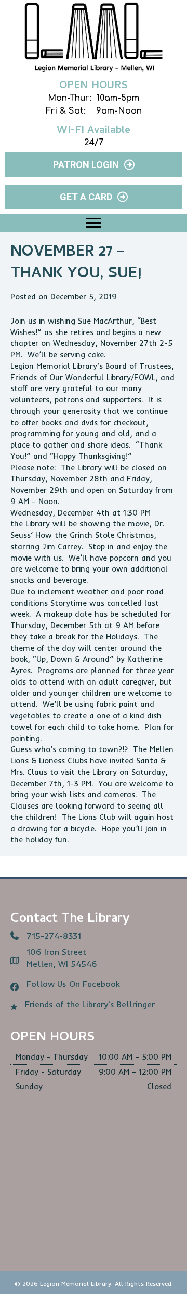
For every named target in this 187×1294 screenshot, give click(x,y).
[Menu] (93, 223)
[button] (93, 164)
